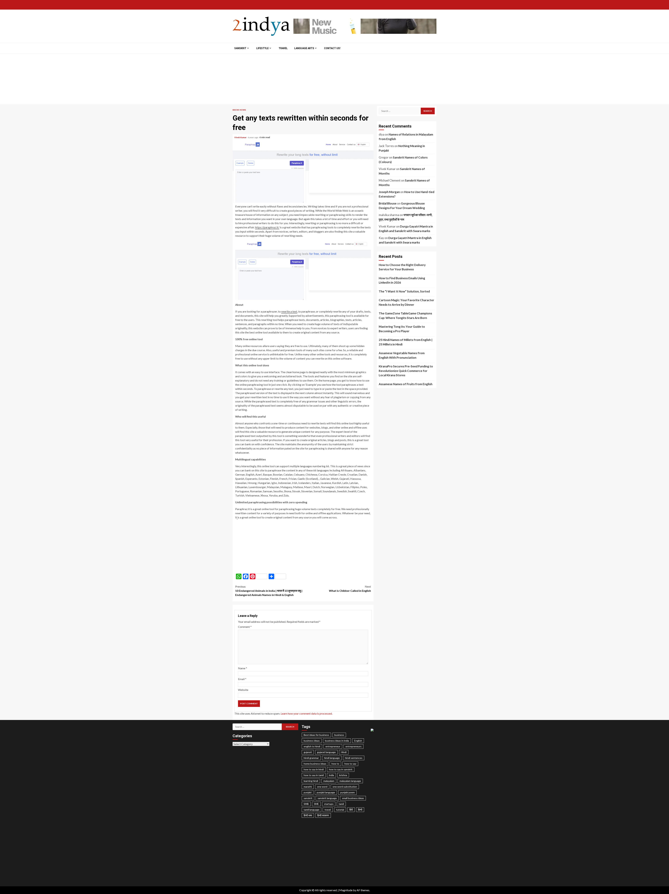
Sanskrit (240, 48)
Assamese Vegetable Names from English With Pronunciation (402, 355)
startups (328, 803)
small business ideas (353, 798)
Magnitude (345, 890)
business (339, 734)
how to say (350, 763)
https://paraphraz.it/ (267, 227)
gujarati (308, 752)
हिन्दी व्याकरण (323, 815)
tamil (341, 803)
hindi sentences (353, 757)
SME (316, 803)
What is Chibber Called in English (350, 588)
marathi (308, 786)
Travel (283, 48)
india (331, 775)
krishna (343, 775)
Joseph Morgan (389, 192)
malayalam (328, 780)
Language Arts (304, 48)
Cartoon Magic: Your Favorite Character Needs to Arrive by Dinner (406, 302)
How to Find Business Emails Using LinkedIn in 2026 (402, 280)
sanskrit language (327, 798)
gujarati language (326, 752)
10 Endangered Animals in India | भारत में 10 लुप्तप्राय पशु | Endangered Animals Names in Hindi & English (268, 590)
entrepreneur (332, 746)
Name (242, 668)
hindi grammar (311, 757)
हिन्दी (360, 809)
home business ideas (315, 763)
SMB (306, 803)
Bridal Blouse (388, 203)
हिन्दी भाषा (308, 815)
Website (243, 689)
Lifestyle (262, 48)
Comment (245, 626)
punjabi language (326, 792)
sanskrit (308, 798)
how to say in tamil (314, 775)
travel (328, 809)
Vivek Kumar (240, 137)
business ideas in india (337, 740)
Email (242, 679)
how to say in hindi (314, 769)
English (358, 740)
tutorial (340, 809)
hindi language (332, 757)
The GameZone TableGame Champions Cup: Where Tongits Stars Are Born (405, 315)
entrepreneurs (353, 746)
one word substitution (345, 786)
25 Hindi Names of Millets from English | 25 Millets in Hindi (405, 342)
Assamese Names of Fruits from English (405, 384)
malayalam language (350, 780)
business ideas (312, 740)
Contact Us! (332, 48)
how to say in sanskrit (340, 769)
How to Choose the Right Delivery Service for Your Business (402, 267)
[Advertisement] (334, 79)
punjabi (308, 792)
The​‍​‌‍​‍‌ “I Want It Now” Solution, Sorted (404, 291)
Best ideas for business (316, 734)
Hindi (344, 752)
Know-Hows (239, 110)
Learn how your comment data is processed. (306, 713)
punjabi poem (347, 792)
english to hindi (312, 746)
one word (322, 786)
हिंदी (351, 809)
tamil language (311, 809)
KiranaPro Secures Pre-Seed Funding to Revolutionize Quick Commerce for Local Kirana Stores (406, 370)
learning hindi (311, 780)
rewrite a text (289, 311)
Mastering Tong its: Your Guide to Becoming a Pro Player (402, 329)
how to (335, 763)
